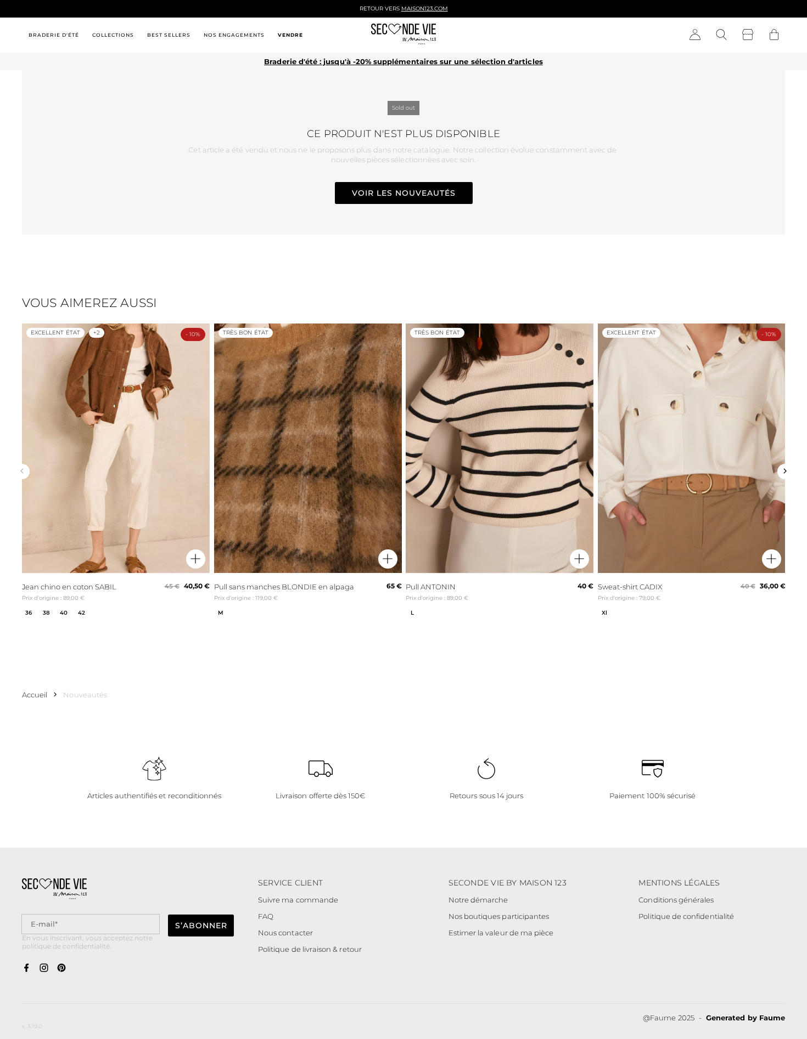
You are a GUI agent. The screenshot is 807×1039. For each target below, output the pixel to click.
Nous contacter (285, 932)
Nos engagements (234, 35)
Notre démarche (478, 899)
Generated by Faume (745, 1017)
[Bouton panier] (774, 35)
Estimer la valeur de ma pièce (501, 932)
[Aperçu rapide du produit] (195, 559)
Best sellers (168, 35)
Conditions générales (676, 899)
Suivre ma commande (298, 899)
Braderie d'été (54, 35)
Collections (113, 35)
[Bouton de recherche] (721, 35)
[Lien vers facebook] (26, 968)
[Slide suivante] (785, 471)
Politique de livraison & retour (310, 949)
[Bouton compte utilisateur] (695, 35)
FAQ (265, 916)
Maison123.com (424, 8)
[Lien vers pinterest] (61, 968)
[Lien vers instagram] (44, 968)
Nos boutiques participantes (499, 916)
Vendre (290, 35)
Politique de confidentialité (686, 916)
